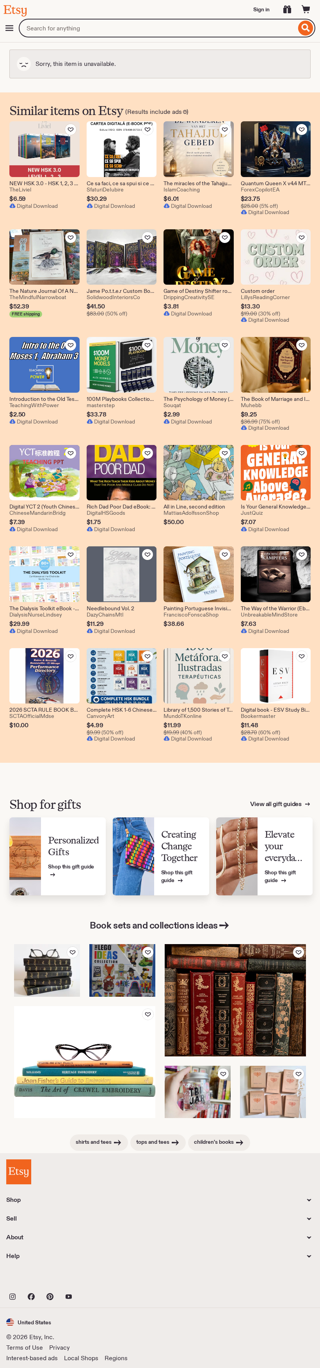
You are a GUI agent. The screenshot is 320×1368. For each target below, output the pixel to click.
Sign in (261, 9)
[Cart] (306, 9)
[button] (28, 1322)
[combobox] (157, 28)
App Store (32, 1279)
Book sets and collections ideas (153, 925)
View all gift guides (276, 804)
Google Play (91, 1279)
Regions (116, 1358)
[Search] (305, 28)
